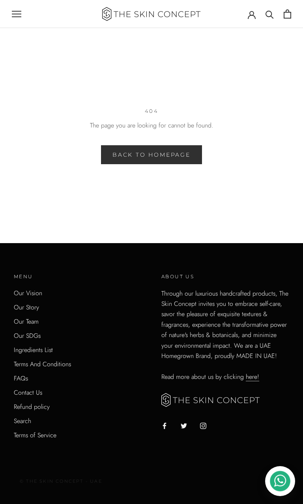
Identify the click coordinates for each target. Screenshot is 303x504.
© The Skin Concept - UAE (61, 481)
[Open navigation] (16, 14)
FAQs (21, 378)
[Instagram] (203, 425)
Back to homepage (151, 154)
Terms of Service (35, 435)
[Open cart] (287, 14)
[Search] (270, 14)
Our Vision (28, 293)
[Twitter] (184, 425)
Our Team (26, 321)
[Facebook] (164, 425)
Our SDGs (27, 335)
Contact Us (28, 392)
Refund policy (32, 406)
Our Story (26, 307)
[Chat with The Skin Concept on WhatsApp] (280, 481)
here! (252, 376)
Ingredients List (33, 349)
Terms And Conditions (42, 364)
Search (22, 420)
